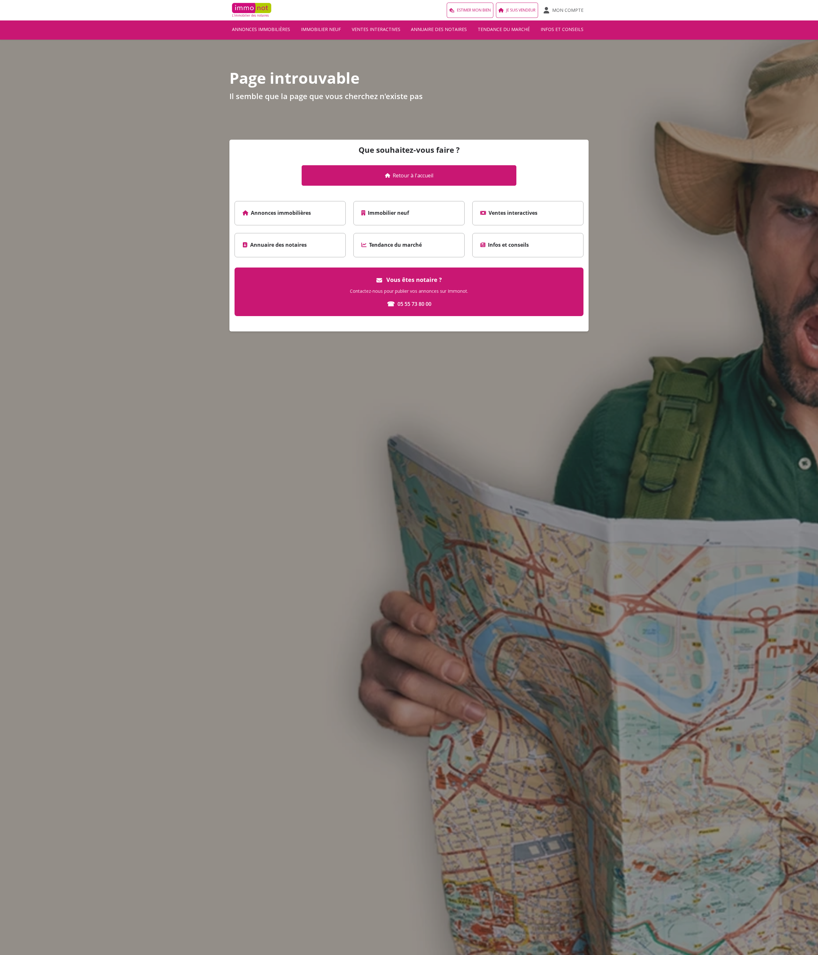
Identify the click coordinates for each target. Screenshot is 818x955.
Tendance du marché (504, 29)
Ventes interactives (376, 29)
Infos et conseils (562, 29)
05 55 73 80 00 (409, 303)
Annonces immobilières (261, 29)
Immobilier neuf (321, 29)
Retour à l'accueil (413, 175)
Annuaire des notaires (439, 29)
